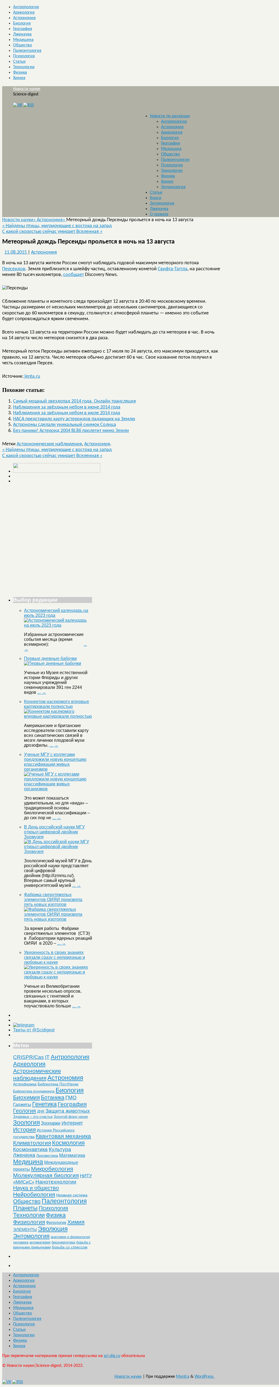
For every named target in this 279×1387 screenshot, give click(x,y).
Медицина (23, 40)
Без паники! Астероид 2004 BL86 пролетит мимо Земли (71, 430)
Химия (19, 78)
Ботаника (52, 1097)
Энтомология (173, 187)
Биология (22, 23)
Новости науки (26, 89)
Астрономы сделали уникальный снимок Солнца (64, 424)
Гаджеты (22, 1104)
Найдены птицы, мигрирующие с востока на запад (57, 226)
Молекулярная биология (46, 1175)
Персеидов (13, 269)
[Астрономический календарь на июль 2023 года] (58, 625)
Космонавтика (30, 1149)
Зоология (26, 1122)
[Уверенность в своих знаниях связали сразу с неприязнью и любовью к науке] (58, 977)
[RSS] (28, 105)
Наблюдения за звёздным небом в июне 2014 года (66, 407)
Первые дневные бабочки (50, 658)
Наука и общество (36, 1188)
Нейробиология (34, 1194)
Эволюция (53, 1228)
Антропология (26, 7)
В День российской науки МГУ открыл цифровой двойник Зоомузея (54, 832)
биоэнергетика (63, 1242)
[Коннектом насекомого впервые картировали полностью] (58, 716)
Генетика (44, 1104)
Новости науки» (19, 220)
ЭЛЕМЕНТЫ (25, 1229)
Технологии (24, 67)
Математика (72, 1155)
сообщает (73, 274)
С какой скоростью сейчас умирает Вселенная (52, 231)
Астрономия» (51, 220)
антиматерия (39, 1242)
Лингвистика (47, 1155)
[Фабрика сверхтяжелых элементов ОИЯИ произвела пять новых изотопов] (58, 919)
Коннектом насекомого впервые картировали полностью (56, 704)
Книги (155, 198)
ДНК (40, 1111)
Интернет (72, 1123)
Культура (60, 1149)
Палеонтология (27, 51)
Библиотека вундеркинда (33, 1091)
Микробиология (52, 1169)
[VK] (17, 105)
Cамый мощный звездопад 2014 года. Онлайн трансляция (74, 401)
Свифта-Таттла (172, 269)
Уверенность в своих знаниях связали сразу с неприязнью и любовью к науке (54, 957)
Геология (24, 1111)
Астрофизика (25, 1084)
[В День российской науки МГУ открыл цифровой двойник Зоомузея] (58, 851)
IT (47, 1057)
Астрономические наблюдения (49, 444)
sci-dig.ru (112, 1356)
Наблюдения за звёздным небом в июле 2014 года (66, 413)
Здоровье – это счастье (33, 1117)
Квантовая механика (63, 1136)
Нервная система (71, 1195)
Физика (20, 72)
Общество (22, 45)
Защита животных (68, 1111)
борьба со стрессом (69, 1247)
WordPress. (204, 1376)
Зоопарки (50, 1123)
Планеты (25, 1208)
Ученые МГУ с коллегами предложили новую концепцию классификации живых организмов (55, 761)
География (22, 29)
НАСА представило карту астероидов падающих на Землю (74, 419)
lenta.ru (31, 376)
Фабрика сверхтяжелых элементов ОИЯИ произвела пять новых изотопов (53, 899)
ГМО (71, 1097)
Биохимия (26, 1097)
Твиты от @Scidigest (33, 1030)
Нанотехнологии (55, 1182)
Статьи (19, 61)
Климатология (32, 1143)
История (24, 1129)
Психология (24, 56)
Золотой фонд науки (71, 1117)
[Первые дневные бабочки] (52, 663)
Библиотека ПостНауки (58, 1084)
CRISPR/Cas (28, 1057)
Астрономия (24, 18)
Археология (24, 12)
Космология (68, 1142)
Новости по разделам (170, 116)
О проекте (159, 214)
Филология (56, 1222)
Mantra (182, 1376)
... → (41, 692)
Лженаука (22, 34)
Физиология (29, 1222)
